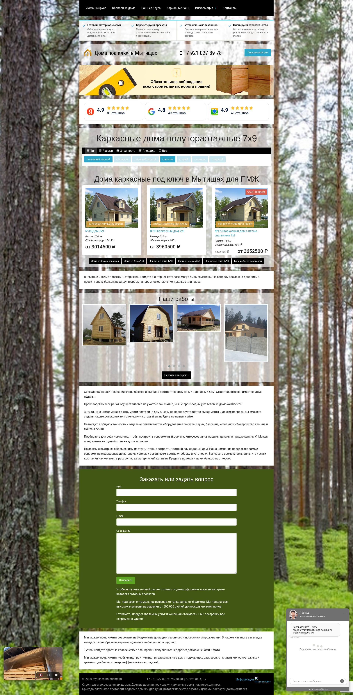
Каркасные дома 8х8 (189, 261)
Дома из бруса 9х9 (134, 261)
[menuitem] (96, 8)
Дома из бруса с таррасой (105, 261)
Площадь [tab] (148, 150)
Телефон (121, 501)
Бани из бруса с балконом (248, 261)
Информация (204, 8)
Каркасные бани (178, 8)
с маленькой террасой (98, 159)
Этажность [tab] (127, 150)
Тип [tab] (92, 150)
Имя (119, 486)
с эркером (168, 159)
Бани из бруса (151, 8)
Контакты (229, 8)
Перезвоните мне (257, 52)
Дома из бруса (96, 8)
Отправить (125, 580)
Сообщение (123, 530)
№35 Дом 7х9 (94, 231)
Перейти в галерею (176, 375)
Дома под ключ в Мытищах (125, 53)
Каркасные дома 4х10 (161, 261)
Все (164, 150)
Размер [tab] (107, 150)
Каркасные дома (124, 8)
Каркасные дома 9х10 (217, 261)
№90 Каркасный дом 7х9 (167, 231)
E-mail (119, 516)
